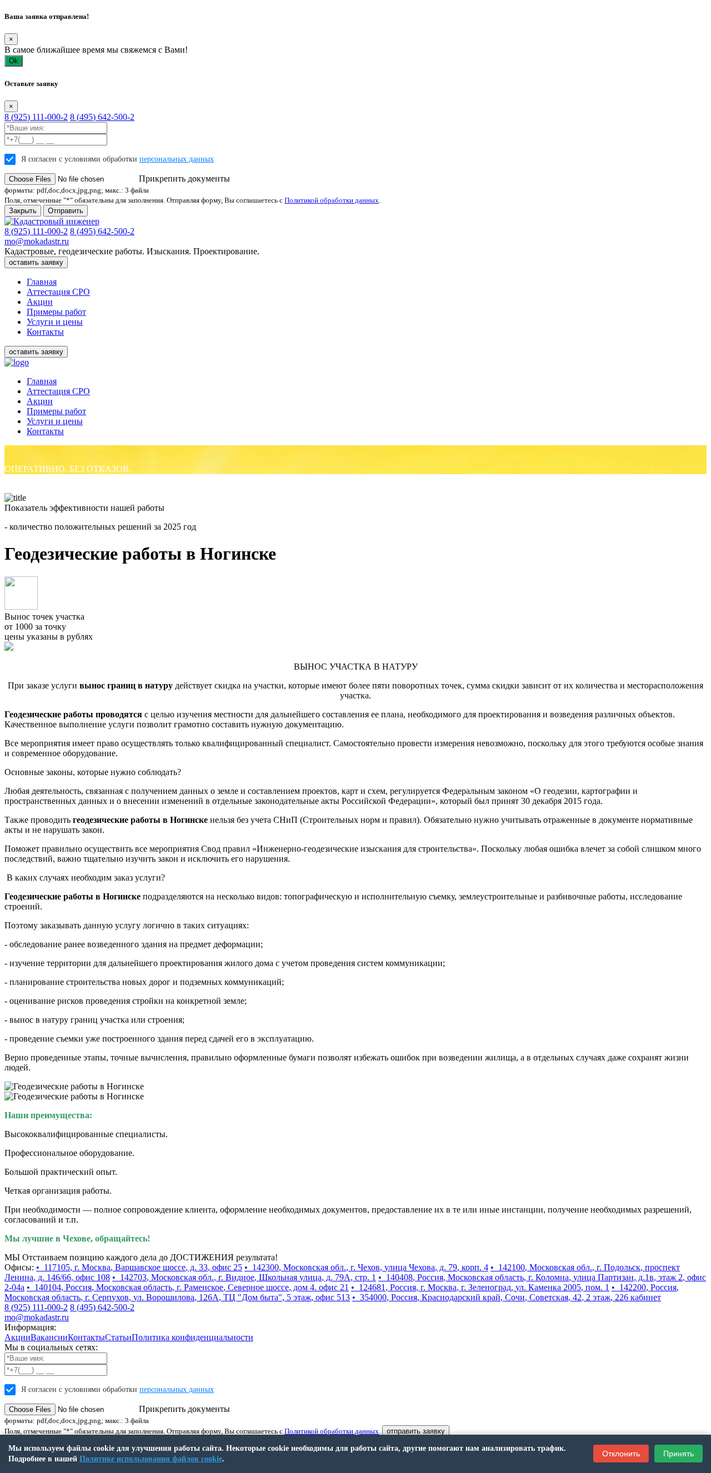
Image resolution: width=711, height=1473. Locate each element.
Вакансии (49, 1337)
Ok (13, 61)
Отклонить (621, 1453)
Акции (40, 301)
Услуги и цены (55, 321)
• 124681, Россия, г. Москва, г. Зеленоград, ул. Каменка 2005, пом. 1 (480, 1287)
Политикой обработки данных (331, 200)
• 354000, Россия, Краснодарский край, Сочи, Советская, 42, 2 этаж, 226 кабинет (506, 1297)
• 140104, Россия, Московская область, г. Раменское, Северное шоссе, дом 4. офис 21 (188, 1287)
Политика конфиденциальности (192, 1337)
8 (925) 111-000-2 (36, 117)
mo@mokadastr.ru (36, 241)
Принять (678, 1453)
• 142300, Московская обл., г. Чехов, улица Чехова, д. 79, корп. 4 (366, 1267)
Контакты (45, 331)
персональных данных (176, 159)
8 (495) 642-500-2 (102, 117)
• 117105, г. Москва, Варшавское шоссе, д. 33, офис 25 (139, 1267)
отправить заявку (416, 1431)
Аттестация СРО (58, 291)
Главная (42, 281)
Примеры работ (56, 311)
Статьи (118, 1337)
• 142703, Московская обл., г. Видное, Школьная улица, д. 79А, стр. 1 (244, 1277)
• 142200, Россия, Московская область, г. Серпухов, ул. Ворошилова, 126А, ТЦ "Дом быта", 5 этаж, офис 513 (341, 1292)
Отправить (65, 211)
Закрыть (23, 211)
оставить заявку (36, 262)
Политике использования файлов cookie (150, 1459)
